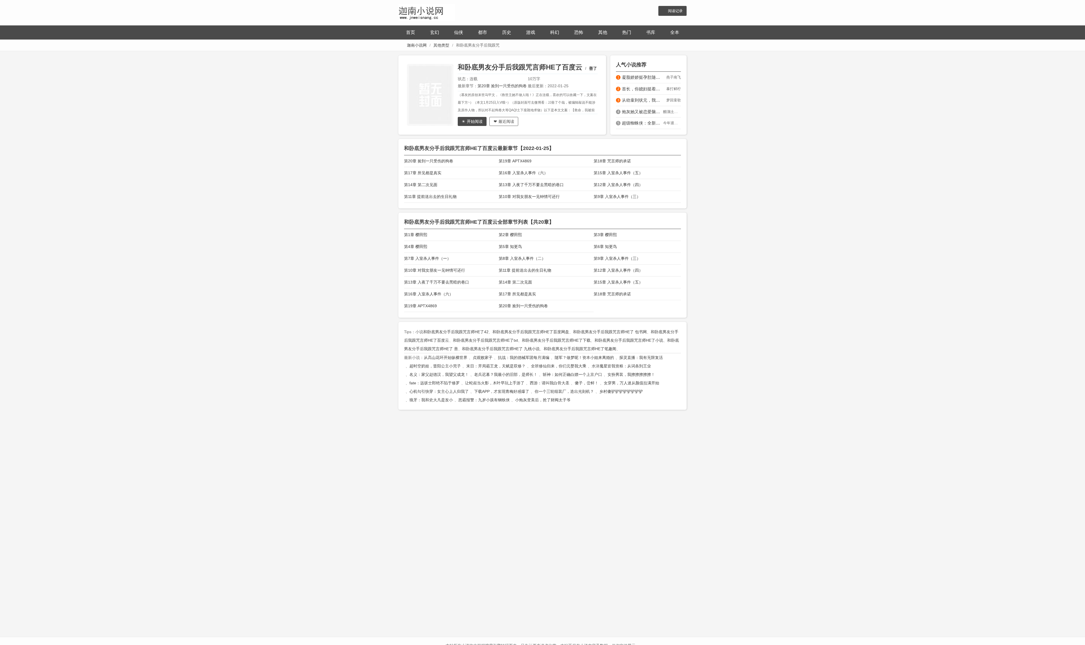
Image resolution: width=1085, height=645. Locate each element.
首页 (410, 32)
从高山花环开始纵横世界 (445, 357)
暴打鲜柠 (673, 89)
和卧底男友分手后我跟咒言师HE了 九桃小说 (501, 349)
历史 (506, 32)
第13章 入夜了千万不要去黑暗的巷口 (531, 184)
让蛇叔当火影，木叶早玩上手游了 (494, 383)
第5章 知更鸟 (510, 246)
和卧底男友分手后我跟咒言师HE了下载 (556, 340)
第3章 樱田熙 (605, 234)
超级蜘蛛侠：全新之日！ (642, 123)
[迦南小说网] (426, 12)
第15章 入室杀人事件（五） (618, 173)
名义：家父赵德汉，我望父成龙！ (439, 374)
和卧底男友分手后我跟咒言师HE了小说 (628, 340)
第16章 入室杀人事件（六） (523, 173)
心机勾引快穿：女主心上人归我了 (439, 391)
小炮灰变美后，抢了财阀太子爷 (542, 400)
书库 (650, 32)
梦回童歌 (673, 100)
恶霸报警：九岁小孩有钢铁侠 (484, 400)
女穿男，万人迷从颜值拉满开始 (631, 383)
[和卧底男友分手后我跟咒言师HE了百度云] (432, 95)
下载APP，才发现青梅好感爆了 (501, 391)
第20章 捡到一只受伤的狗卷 (502, 86)
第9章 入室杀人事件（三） (617, 196)
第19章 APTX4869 (515, 161)
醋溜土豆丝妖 (672, 112)
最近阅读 (506, 121)
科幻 (554, 32)
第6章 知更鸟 (605, 246)
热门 (626, 32)
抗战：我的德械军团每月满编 (523, 357)
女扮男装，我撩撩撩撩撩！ (631, 374)
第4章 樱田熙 (415, 246)
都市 (482, 32)
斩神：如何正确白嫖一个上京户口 (572, 374)
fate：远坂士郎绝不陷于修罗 (434, 383)
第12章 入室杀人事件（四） (618, 184)
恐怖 (578, 32)
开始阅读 (475, 121)
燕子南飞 (673, 77)
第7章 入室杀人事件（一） (427, 258)
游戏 (530, 32)
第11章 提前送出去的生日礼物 (430, 196)
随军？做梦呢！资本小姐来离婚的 (584, 357)
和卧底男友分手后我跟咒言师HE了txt (485, 340)
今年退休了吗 (672, 123)
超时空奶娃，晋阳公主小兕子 (435, 366)
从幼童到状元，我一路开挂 (642, 100)
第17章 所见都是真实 (422, 173)
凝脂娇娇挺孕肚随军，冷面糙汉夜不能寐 (642, 77)
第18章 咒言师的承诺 (612, 161)
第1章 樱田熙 (415, 234)
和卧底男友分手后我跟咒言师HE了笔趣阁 (580, 349)
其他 (602, 32)
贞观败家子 (482, 357)
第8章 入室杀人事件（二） (522, 258)
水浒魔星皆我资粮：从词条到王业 (621, 366)
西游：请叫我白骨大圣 (549, 383)
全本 (674, 32)
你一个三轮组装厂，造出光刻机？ (564, 391)
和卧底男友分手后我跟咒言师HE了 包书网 (610, 332)
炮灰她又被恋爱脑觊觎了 (642, 111)
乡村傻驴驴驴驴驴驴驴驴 (621, 391)
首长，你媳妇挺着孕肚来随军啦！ (642, 88)
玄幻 (434, 32)
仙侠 (458, 32)
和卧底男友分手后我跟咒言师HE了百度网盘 (530, 332)
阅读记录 (675, 11)
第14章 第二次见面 (420, 184)
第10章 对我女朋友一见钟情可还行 (529, 196)
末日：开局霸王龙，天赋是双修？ (496, 366)
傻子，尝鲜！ (586, 383)
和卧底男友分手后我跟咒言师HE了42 (456, 332)
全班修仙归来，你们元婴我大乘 (558, 366)
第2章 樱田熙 (510, 234)
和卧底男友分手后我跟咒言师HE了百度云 (520, 67)
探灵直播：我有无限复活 (641, 357)
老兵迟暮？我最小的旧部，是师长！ (505, 374)
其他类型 (441, 45)
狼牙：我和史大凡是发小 (431, 400)
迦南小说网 (417, 45)
